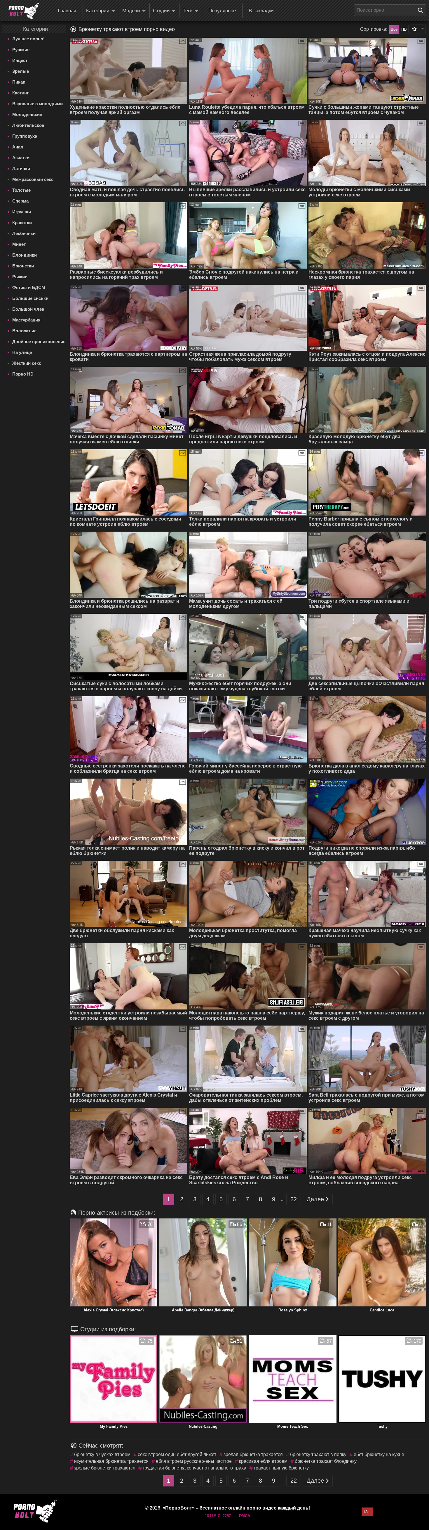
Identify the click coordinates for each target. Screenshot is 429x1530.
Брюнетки (23, 265)
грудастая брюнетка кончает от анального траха (194, 1467)
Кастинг (20, 92)
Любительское (28, 125)
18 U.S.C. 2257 (218, 1516)
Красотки (22, 222)
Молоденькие (27, 114)
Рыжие (19, 276)
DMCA (244, 1516)
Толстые (21, 190)
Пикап (18, 81)
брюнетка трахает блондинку (326, 1461)
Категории (97, 10)
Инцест (19, 60)
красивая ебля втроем (263, 1461)
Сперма (20, 200)
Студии (161, 10)
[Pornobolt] (23, 11)
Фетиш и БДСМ (28, 287)
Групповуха (24, 136)
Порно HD (23, 373)
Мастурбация (26, 319)
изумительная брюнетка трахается (111, 1461)
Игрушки (21, 211)
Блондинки (24, 255)
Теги (188, 10)
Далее (315, 1199)
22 (293, 1199)
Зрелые (20, 71)
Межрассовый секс (32, 179)
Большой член (28, 309)
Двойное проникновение (38, 341)
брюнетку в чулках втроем (102, 1454)
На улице (22, 352)
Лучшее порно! (28, 38)
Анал (17, 146)
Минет (19, 244)
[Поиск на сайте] (422, 10)
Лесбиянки (24, 233)
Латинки (21, 168)
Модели (131, 10)
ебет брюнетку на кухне (379, 1454)
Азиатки (20, 157)
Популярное (222, 10)
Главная (67, 10)
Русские (20, 49)
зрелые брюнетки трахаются (104, 1467)
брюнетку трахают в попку (318, 1454)
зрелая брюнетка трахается (253, 1454)
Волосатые (24, 330)
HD (404, 29)
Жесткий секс (26, 363)
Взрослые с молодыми (37, 103)
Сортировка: (373, 29)
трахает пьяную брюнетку (281, 1467)
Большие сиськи (30, 298)
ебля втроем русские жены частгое (194, 1461)
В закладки (261, 10)
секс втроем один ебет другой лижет (177, 1454)
